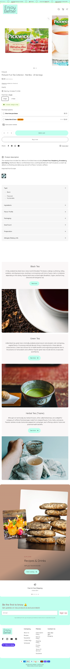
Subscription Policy (39, 633)
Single (5, 98)
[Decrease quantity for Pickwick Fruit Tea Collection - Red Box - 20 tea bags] (4, 133)
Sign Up (63, 613)
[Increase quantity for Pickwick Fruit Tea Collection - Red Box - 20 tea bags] (12, 133)
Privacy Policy (38, 646)
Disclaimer (39, 653)
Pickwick (4, 72)
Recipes (26, 635)
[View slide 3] (36, 594)
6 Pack (13, 98)
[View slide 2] (34, 594)
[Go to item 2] (36, 68)
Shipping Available (14, 1)
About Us (26, 633)
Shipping (4, 83)
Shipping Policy (38, 641)
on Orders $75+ (58, 1)
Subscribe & (41, 1)
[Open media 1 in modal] (48, 18)
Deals (28, 1)
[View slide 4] (38, 594)
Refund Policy (38, 637)
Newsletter (27, 638)
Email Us (50, 636)
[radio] (4, 113)
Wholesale (27, 643)
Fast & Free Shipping (35, 588)
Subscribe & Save (14, 119)
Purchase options (7, 110)
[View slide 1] (32, 594)
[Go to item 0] (34, 68)
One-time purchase (11, 113)
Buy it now (35, 139)
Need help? (65, 146)
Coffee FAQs (27, 640)
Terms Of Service (38, 650)
